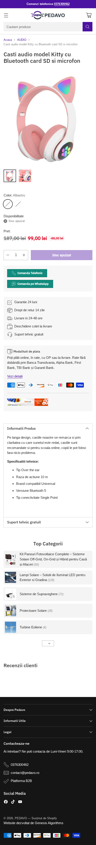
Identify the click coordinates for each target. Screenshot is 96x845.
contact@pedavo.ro (25, 773)
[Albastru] (8, 204)
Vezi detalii (15, 376)
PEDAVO (21, 818)
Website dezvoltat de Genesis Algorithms (33, 823)
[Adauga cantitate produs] (24, 255)
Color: (14, 195)
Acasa (8, 39)
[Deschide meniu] (5, 15)
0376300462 (20, 765)
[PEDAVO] (48, 15)
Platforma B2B (21, 781)
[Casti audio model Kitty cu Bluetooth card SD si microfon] (48, 118)
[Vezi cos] (88, 15)
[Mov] (18, 204)
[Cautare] (87, 26)
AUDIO (21, 39)
